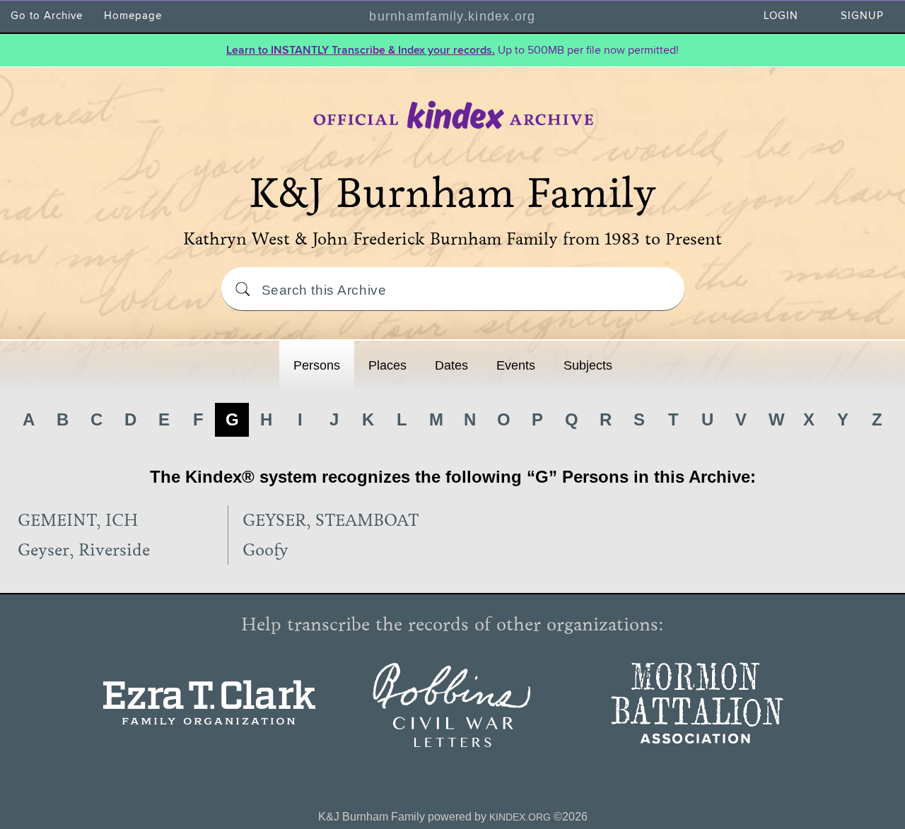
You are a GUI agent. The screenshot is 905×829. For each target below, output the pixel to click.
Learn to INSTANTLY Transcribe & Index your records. (360, 50)
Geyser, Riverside (84, 549)
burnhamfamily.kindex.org (452, 16)
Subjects (588, 365)
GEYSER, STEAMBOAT (331, 520)
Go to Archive (47, 16)
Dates (451, 365)
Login (781, 16)
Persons (316, 365)
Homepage (133, 16)
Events (515, 365)
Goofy (265, 549)
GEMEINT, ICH (78, 520)
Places (387, 365)
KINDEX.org (520, 817)
